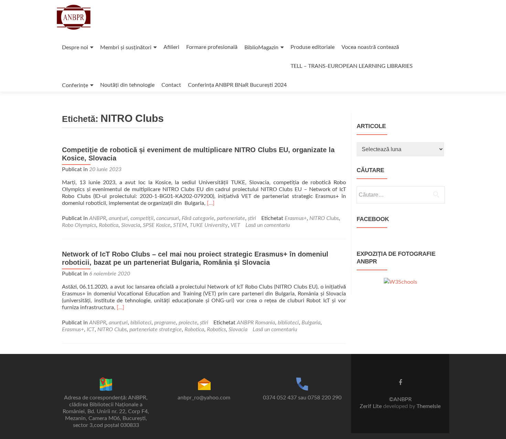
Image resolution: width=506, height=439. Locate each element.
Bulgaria (311, 322)
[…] (210, 203)
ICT (91, 329)
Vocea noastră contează (370, 47)
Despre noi (75, 47)
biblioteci (140, 322)
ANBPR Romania (256, 322)
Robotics (216, 329)
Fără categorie (198, 218)
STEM (180, 225)
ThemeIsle (429, 406)
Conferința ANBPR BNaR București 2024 (237, 85)
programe (165, 322)
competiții (142, 218)
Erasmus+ (296, 218)
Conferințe (75, 85)
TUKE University (209, 225)
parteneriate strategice (155, 329)
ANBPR (97, 218)
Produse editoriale (313, 47)
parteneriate (231, 218)
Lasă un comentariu (267, 225)
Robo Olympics (79, 225)
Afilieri (171, 47)
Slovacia (130, 225)
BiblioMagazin (261, 47)
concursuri (167, 218)
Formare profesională (212, 47)
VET (235, 225)
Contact (171, 85)
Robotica (108, 225)
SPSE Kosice (156, 225)
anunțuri (118, 218)
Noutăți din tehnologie (127, 85)
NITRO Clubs (324, 218)
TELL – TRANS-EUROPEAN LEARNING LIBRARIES (352, 66)
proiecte (188, 322)
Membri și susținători (125, 47)
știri (252, 218)
